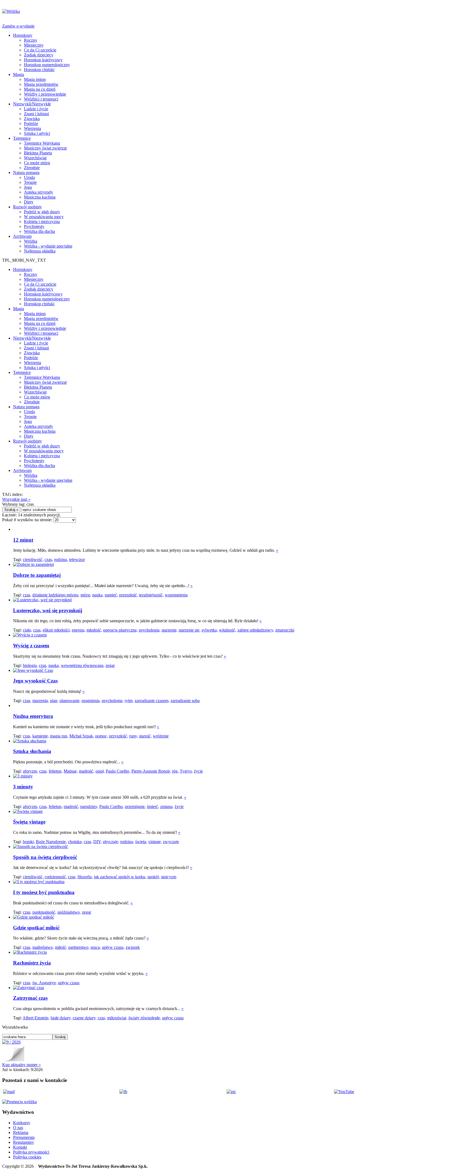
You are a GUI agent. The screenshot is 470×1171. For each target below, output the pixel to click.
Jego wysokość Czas (35, 681)
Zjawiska (32, 118)
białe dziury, (61, 1018)
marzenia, (40, 700)
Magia (18, 74)
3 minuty (23, 786)
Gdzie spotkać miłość (36, 928)
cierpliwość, (33, 559)
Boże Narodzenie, (51, 841)
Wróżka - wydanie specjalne (48, 246)
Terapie (30, 182)
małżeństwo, (43, 947)
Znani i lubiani (36, 113)
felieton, (56, 771)
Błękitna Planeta (38, 153)
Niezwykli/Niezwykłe (32, 104)
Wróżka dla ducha (39, 231)
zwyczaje (171, 841)
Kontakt (20, 1147)
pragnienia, (91, 700)
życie (198, 771)
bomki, (29, 841)
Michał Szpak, (81, 736)
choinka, (75, 841)
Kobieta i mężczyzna (42, 221)
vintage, (155, 841)
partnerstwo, (78, 947)
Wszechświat (35, 157)
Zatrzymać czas (30, 998)
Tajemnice (22, 138)
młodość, (94, 630)
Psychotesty (34, 226)
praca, (96, 947)
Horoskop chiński (39, 69)
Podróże (31, 123)
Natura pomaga (26, 172)
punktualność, (44, 912)
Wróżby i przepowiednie (45, 94)
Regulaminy (23, 1142)
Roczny (30, 40)
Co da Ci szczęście (40, 50)
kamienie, (40, 736)
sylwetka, (210, 630)
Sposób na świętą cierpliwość (45, 857)
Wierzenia (32, 128)
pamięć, (111, 595)
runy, (133, 736)
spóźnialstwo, (69, 912)
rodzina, (61, 559)
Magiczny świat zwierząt (45, 148)
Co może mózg (37, 162)
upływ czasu (68, 982)
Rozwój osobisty (27, 207)
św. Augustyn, (44, 982)
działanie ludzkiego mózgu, (55, 595)
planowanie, (70, 700)
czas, (49, 559)
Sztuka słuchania (32, 751)
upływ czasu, (113, 947)
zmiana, (167, 806)
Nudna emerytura (33, 716)
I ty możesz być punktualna (44, 892)
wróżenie (161, 736)
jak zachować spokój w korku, (120, 876)
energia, (78, 630)
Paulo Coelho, (118, 771)
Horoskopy (22, 35)
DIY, (97, 841)
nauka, (98, 595)
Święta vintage (29, 822)
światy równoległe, (144, 1018)
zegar (110, 665)
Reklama (20, 1132)
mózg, (86, 595)
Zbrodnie (32, 167)
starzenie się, (189, 630)
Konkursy (21, 1122)
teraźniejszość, (151, 595)
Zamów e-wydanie (18, 26)
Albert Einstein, (36, 1018)
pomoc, (101, 736)
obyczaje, (111, 841)
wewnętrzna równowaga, (82, 665)
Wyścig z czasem (31, 645)
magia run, (59, 736)
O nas (18, 1127)
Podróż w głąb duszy (42, 211)
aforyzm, (30, 771)
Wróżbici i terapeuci (41, 99)
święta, (141, 841)
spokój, (153, 876)
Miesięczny (34, 45)
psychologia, (149, 630)
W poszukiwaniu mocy (44, 216)
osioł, (100, 771)
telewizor (77, 559)
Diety (28, 202)
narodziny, (89, 806)
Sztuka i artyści (37, 133)
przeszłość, (128, 595)
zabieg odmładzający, (255, 630)
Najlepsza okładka (39, 251)
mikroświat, (117, 1018)
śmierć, (153, 806)
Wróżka (30, 241)
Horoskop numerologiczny (47, 64)
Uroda (29, 177)
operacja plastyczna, (120, 630)
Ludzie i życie (36, 108)
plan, (54, 700)
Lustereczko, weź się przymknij (47, 610)
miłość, (61, 947)
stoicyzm (168, 876)
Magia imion (35, 79)
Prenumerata (24, 1137)
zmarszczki (284, 630)
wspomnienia (176, 595)
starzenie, (170, 630)
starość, (145, 736)
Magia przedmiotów (41, 84)
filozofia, (85, 876)
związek (133, 947)
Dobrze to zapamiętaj (37, 575)
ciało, (27, 630)
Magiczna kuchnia (39, 197)
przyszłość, (118, 736)
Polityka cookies (27, 1157)
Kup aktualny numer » (21, 1064)
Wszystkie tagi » (16, 499)
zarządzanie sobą (185, 700)
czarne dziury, (85, 1018)
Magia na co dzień (39, 89)
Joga (28, 187)
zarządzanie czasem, (152, 700)
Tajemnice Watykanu (42, 143)
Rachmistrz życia (32, 963)
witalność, (227, 630)
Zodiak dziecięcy (38, 55)
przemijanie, (135, 806)
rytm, (129, 700)
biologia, (30, 665)
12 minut (23, 540)
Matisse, (71, 771)
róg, (175, 771)
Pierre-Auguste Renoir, (151, 771)
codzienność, (56, 876)
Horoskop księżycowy (43, 59)
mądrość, (86, 771)
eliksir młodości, (57, 630)
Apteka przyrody (38, 192)
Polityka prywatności (31, 1152)
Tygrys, (186, 771)
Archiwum (22, 236)
